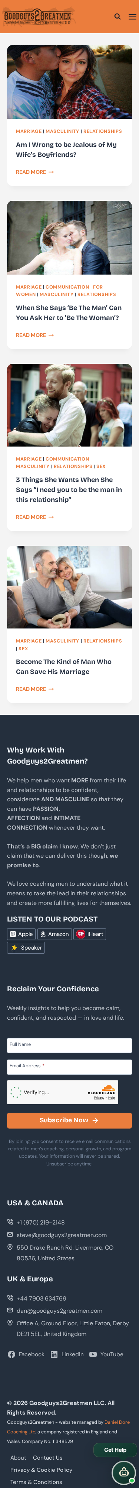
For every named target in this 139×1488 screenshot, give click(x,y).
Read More (35, 172)
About (18, 1457)
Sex (101, 466)
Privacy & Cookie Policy (41, 1470)
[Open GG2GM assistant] (124, 1473)
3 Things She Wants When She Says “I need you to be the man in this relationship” (69, 490)
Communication (67, 287)
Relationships (102, 131)
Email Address (27, 1065)
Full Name (20, 1044)
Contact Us (48, 1457)
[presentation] (69, 82)
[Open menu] (132, 16)
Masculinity (62, 131)
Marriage (29, 131)
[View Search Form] (117, 16)
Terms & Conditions (36, 1482)
